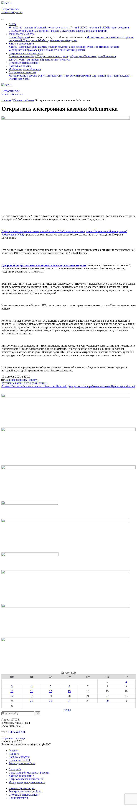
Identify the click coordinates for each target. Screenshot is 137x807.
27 (69, 700)
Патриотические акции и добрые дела (60, 56)
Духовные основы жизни (24, 62)
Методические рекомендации (59, 40)
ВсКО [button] (12, 24)
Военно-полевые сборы (23, 56)
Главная (13, 750)
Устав (12, 27)
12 (50, 691)
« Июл (67, 709)
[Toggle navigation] (2, 19)
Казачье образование (21, 775)
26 (50, 700)
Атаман (40, 27)
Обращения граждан (13, 738)
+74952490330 (16, 731)
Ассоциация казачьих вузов (76, 46)
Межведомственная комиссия (105, 37)
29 (107, 700)
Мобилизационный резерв (25, 69)
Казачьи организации (22, 788)
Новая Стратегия (19, 37)
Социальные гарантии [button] (22, 72)
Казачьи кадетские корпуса (43, 46)
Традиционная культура (56, 59)
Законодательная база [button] (22, 33)
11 (31, 691)
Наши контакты (18, 797)
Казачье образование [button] (21, 43)
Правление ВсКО (19, 760)
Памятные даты (93, 56)
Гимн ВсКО (77, 27)
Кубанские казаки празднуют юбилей (24, 382)
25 (31, 700)
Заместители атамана (57, 27)
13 (69, 691)
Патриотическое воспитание (26, 778)
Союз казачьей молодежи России (29, 772)
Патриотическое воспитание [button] (26, 53)
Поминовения (33, 59)
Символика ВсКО (96, 27)
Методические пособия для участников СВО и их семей (43, 75)
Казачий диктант (75, 49)
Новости (33, 379)
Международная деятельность (27, 782)
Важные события (15, 379)
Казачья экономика (20, 65)
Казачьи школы (18, 46)
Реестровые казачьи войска (25, 791)
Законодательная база (22, 763)
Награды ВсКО (57, 30)
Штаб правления (25, 27)
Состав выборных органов (32, 30)
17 (12, 696)
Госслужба (15, 769)
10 (12, 691)
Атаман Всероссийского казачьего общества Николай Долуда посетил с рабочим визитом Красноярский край (68, 386)
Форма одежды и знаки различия (87, 30)
